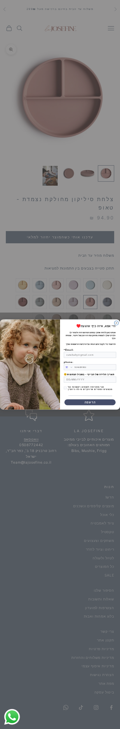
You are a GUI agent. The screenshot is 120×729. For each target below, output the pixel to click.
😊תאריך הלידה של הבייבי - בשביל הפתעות (89, 374)
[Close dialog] (116, 323)
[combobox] (68, 367)
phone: (68, 362)
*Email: (68, 350)
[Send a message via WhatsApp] (12, 717)
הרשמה (90, 402)
